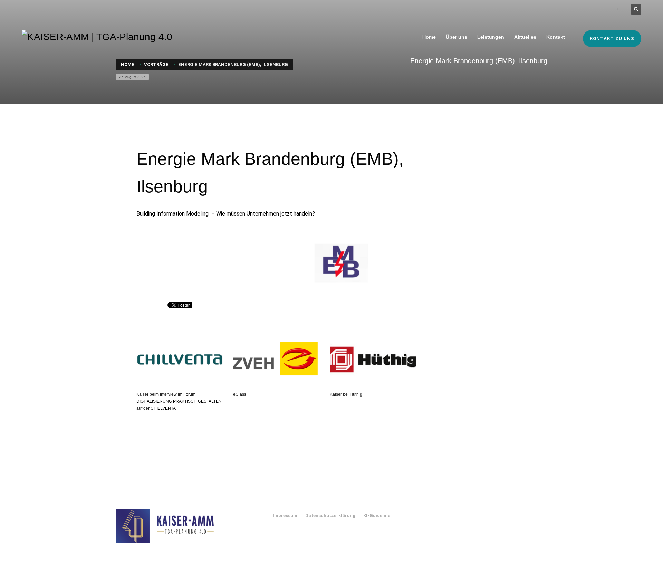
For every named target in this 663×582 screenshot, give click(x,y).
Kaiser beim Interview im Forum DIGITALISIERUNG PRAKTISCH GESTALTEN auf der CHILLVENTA (179, 401)
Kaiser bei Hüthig (346, 394)
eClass (239, 394)
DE (618, 9)
